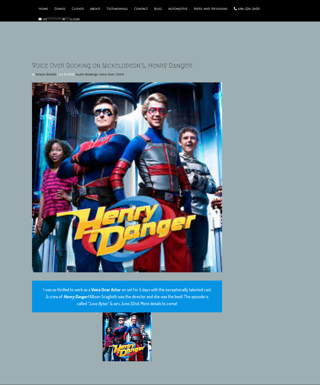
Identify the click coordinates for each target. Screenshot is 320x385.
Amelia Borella (46, 74)
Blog (158, 8)
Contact (141, 8)
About (95, 8)
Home (43, 8)
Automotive (178, 8)
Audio (80, 74)
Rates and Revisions (210, 8)
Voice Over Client (111, 74)
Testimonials (117, 8)
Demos (59, 8)
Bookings (91, 74)
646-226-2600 (248, 8)
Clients (78, 8)
